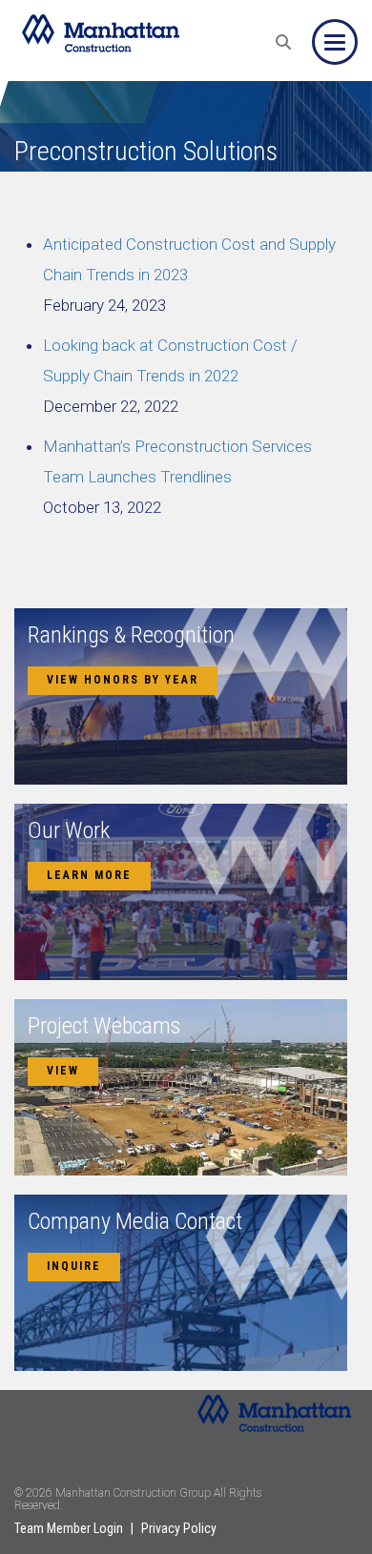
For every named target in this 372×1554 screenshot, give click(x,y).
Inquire (74, 1266)
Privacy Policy (179, 1528)
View (63, 1070)
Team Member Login (68, 1528)
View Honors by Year (122, 679)
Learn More (89, 875)
